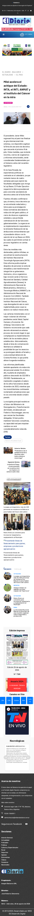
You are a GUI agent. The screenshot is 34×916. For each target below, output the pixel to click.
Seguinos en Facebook (11, 824)
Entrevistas (5, 857)
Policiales (4, 842)
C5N (9, 700)
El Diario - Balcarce (11, 72)
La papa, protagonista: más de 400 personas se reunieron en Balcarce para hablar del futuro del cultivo (16, 509)
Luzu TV (30, 700)
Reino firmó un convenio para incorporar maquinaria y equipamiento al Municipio (14, 535)
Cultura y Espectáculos (9, 847)
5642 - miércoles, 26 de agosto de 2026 (15, 904)
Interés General (7, 838)
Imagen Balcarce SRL (9, 883)
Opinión (4, 855)
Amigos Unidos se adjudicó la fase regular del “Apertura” (17, 5)
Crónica (16, 700)
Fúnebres (4, 862)
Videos (3, 860)
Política (4, 845)
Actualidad (7, 75)
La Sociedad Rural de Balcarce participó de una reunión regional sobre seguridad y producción (21, 613)
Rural (15, 607)
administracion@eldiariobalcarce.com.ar (16, 818)
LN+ (2, 700)
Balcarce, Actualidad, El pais (13, 440)
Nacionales (5, 865)
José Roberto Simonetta (10, 894)
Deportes (16, 585)
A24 (23, 700)
